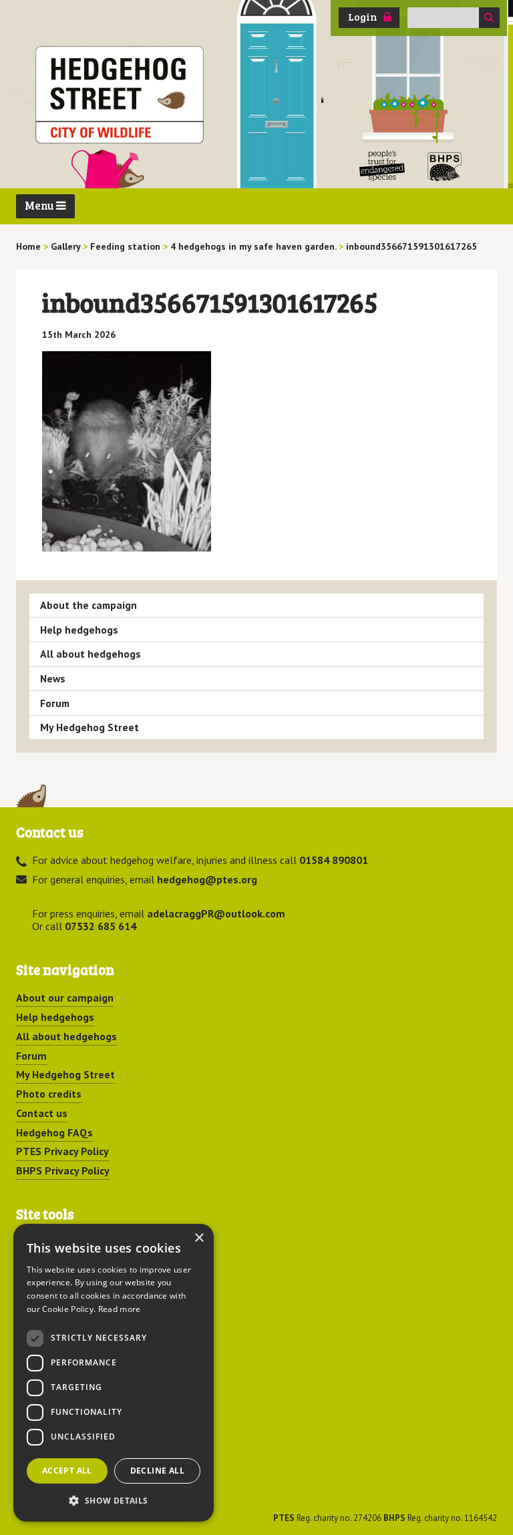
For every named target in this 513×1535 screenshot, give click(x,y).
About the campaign (88, 605)
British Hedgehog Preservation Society (444, 166)
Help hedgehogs (79, 629)
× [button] (199, 1238)
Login (362, 16)
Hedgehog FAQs (54, 1132)
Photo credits (48, 1093)
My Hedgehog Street (89, 727)
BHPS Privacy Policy (63, 1170)
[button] (113, 1500)
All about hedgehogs (90, 653)
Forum (54, 703)
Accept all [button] (67, 1470)
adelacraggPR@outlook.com (216, 913)
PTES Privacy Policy (62, 1151)
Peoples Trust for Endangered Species (382, 166)
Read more (119, 1309)
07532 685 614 (100, 926)
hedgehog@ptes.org (207, 879)
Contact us (41, 1113)
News (52, 678)
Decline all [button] (157, 1470)
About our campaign (65, 997)
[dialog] (113, 1373)
